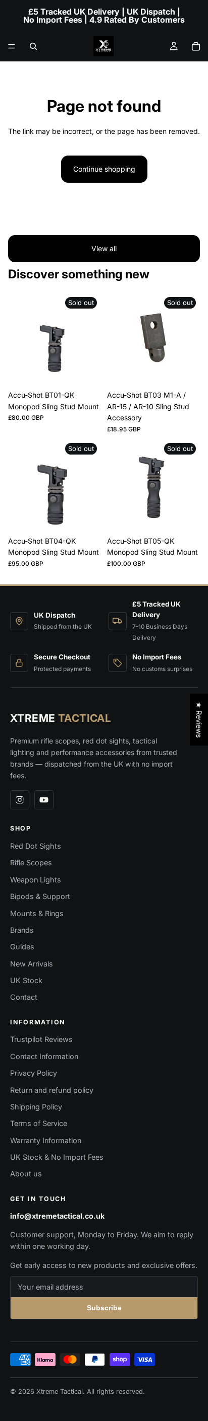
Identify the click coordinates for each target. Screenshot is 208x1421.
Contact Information (44, 1056)
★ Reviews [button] (199, 719)
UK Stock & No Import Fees (56, 1157)
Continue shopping (104, 169)
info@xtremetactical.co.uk (57, 1216)
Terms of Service (38, 1123)
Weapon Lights (35, 879)
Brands (22, 930)
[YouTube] (44, 799)
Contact (23, 997)
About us (26, 1173)
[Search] (33, 46)
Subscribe (104, 1308)
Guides (22, 946)
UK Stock (26, 980)
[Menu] (11, 46)
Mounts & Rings (37, 913)
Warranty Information (45, 1140)
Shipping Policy (36, 1106)
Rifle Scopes (31, 862)
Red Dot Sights (35, 846)
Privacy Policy (33, 1073)
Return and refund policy (51, 1090)
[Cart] (196, 46)
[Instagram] (19, 799)
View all (104, 248)
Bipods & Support (40, 896)
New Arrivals (31, 963)
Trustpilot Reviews (41, 1039)
